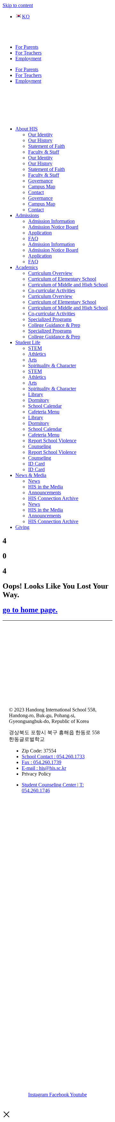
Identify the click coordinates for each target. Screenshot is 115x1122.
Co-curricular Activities (51, 290)
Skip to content (18, 5)
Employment (28, 58)
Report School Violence (52, 440)
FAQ (33, 238)
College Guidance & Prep (54, 325)
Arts (32, 359)
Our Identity (40, 134)
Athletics (37, 354)
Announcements (44, 492)
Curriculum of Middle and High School (68, 284)
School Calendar (45, 406)
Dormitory (38, 400)
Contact (36, 192)
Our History (40, 140)
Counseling (39, 446)
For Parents (26, 47)
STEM (35, 348)
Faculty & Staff (43, 152)
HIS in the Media (45, 486)
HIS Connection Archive (53, 498)
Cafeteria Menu (43, 411)
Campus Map (41, 186)
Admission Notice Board (53, 227)
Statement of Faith (46, 146)
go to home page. (30, 610)
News (34, 481)
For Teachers (28, 52)
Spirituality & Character (52, 365)
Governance (40, 180)
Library (35, 394)
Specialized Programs (50, 319)
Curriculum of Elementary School (62, 279)
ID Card (36, 463)
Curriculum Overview (50, 273)
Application (40, 232)
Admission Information (51, 221)
